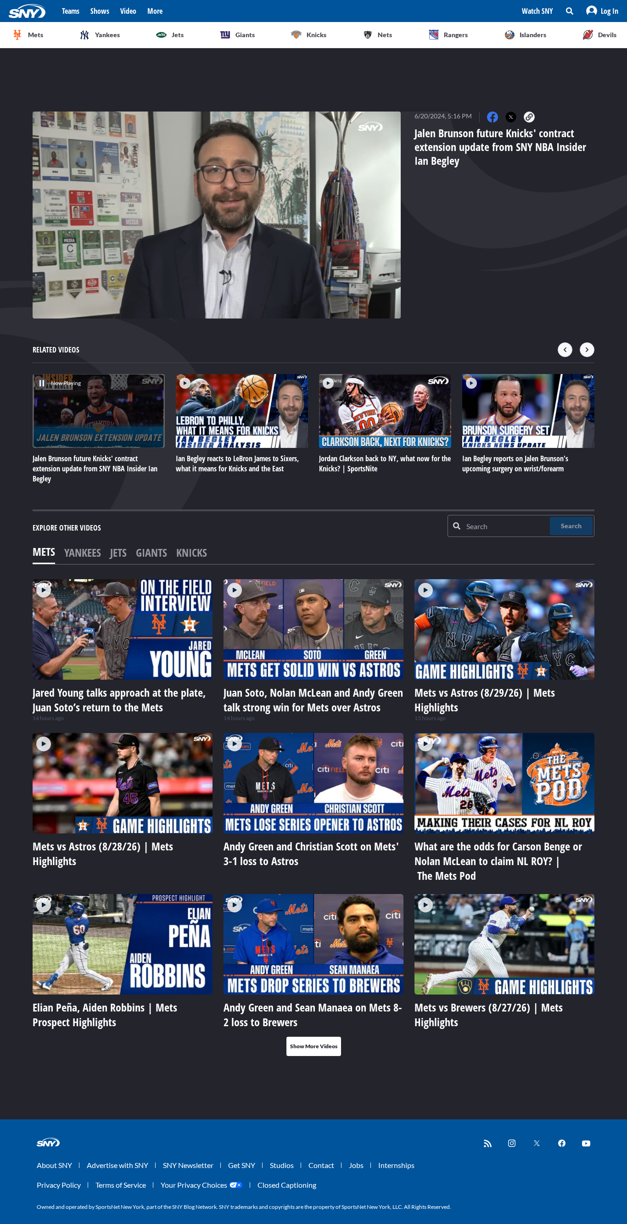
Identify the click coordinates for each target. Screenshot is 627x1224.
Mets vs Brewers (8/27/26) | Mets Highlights (488, 1014)
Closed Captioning (287, 1184)
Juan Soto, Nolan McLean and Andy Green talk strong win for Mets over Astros (313, 700)
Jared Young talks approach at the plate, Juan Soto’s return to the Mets (119, 700)
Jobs (356, 1165)
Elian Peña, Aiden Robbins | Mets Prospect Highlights (105, 1014)
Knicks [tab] (191, 552)
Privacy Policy (59, 1184)
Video (128, 11)
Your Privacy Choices (194, 1184)
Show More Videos (313, 1046)
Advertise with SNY (117, 1165)
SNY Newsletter (188, 1165)
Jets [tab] (118, 552)
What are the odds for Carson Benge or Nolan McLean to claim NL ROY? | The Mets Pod (498, 860)
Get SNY (241, 1165)
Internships (396, 1165)
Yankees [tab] (82, 552)
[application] (217, 215)
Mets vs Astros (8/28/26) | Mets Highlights (103, 853)
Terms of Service (120, 1184)
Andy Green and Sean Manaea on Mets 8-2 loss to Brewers (313, 1014)
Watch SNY (537, 11)
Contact (321, 1165)
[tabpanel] (313, 817)
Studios (282, 1165)
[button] (602, 11)
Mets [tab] (44, 551)
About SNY (54, 1165)
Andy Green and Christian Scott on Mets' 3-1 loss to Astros (311, 853)
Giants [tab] (151, 552)
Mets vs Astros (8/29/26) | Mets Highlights (484, 700)
